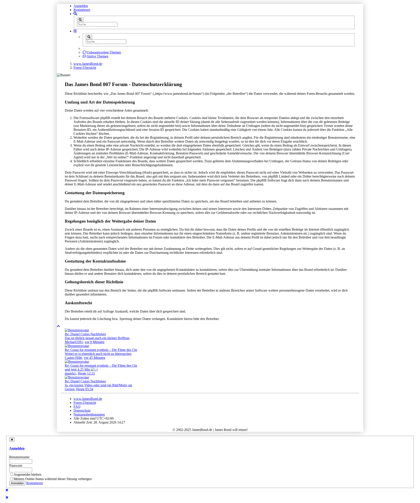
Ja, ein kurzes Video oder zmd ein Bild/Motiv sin (98, 385)
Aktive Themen (97, 56)
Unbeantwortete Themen (104, 52)
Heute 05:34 (84, 389)
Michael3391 (74, 342)
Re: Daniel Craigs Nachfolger (85, 334)
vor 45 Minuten (94, 358)
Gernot (69, 389)
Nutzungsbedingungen (89, 414)
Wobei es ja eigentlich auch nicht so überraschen (98, 354)
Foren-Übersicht (85, 402)
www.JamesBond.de (88, 399)
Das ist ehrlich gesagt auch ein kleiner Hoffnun (97, 338)
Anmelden (81, 6)
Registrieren (82, 10)
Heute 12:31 (86, 373)
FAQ (77, 406)
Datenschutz (82, 410)
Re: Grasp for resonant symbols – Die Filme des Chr (101, 350)
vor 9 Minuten (94, 342)
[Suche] (80, 19)
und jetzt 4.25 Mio (78, 369)
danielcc (70, 373)
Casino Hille (73, 358)
